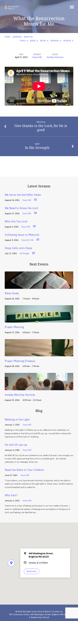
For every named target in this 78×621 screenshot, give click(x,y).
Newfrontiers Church (40, 617)
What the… (29, 37)
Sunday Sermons (55, 57)
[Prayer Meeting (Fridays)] (39, 354)
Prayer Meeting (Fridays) (20, 360)
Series (33, 41)
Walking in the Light (17, 419)
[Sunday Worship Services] (39, 388)
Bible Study (12, 293)
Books (43, 41)
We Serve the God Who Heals (23, 194)
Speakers (54, 41)
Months (67, 41)
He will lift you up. (16, 444)
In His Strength (37, 147)
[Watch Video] (35, 199)
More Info (31, 571)
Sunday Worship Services (20, 394)
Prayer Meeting (14, 327)
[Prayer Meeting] (39, 320)
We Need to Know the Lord (21, 208)
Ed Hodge (24, 253)
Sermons (17, 37)
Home (7, 37)
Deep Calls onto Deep (18, 248)
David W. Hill (27, 240)
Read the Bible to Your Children (24, 469)
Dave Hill (37, 57)
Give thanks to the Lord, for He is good (40, 128)
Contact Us (58, 611)
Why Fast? (11, 495)
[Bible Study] (39, 286)
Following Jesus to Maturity (22, 234)
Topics (23, 41)
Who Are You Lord (16, 221)
